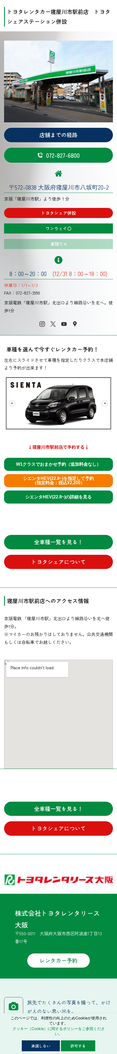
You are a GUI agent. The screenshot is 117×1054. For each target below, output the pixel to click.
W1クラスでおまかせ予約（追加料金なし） (58, 464)
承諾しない (40, 1046)
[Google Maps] (75, 324)
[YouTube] (64, 324)
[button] (12, 403)
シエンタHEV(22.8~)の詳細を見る (58, 497)
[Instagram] (42, 324)
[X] (53, 324)
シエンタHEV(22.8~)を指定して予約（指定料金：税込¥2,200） (58, 480)
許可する (78, 1046)
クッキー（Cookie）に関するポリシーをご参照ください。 (59, 1031)
